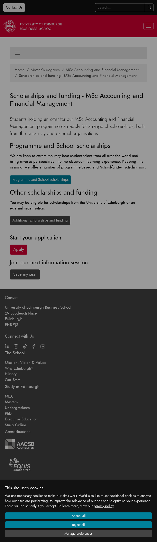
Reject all (78, 524)
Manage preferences (78, 533)
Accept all (79, 516)
